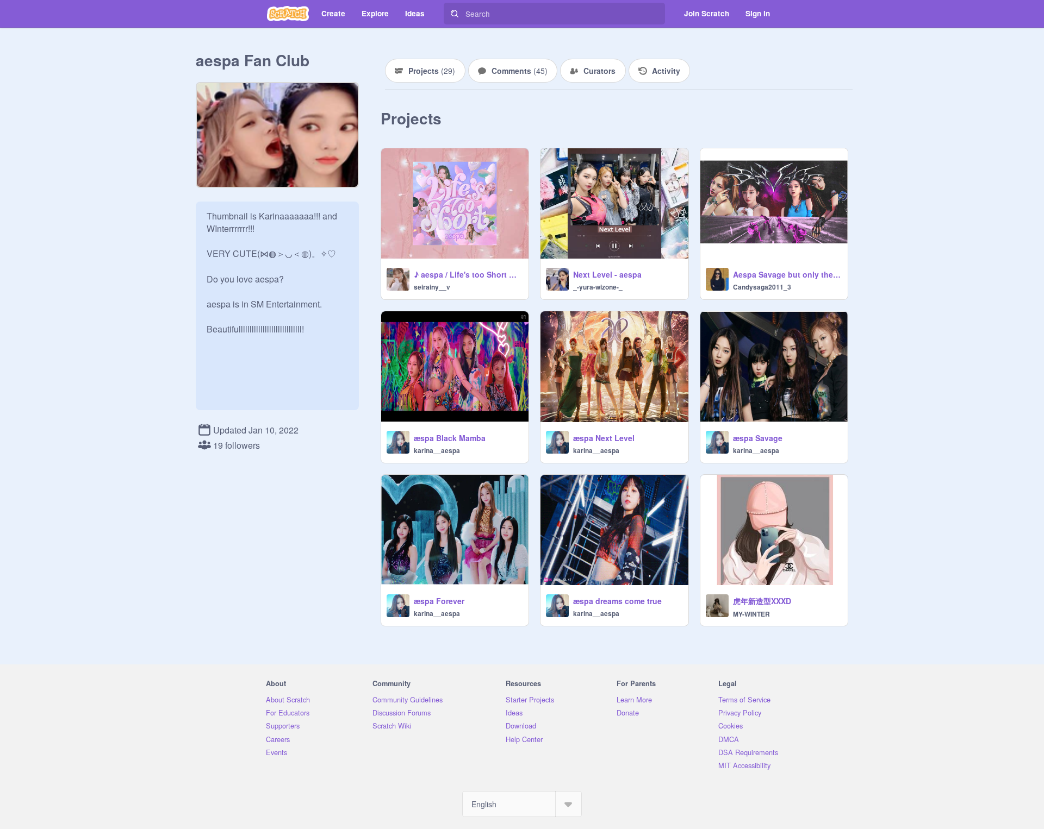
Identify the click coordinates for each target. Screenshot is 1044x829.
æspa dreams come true (617, 600)
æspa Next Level (604, 437)
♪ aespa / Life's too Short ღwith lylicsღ (468, 274)
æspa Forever (439, 600)
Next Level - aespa (607, 274)
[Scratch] (288, 13)
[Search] (454, 13)
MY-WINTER (751, 614)
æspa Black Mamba (450, 437)
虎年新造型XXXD (762, 600)
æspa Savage (757, 437)
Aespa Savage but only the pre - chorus (787, 274)
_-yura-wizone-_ (598, 287)
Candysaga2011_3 (762, 287)
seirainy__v (432, 287)
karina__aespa (437, 450)
